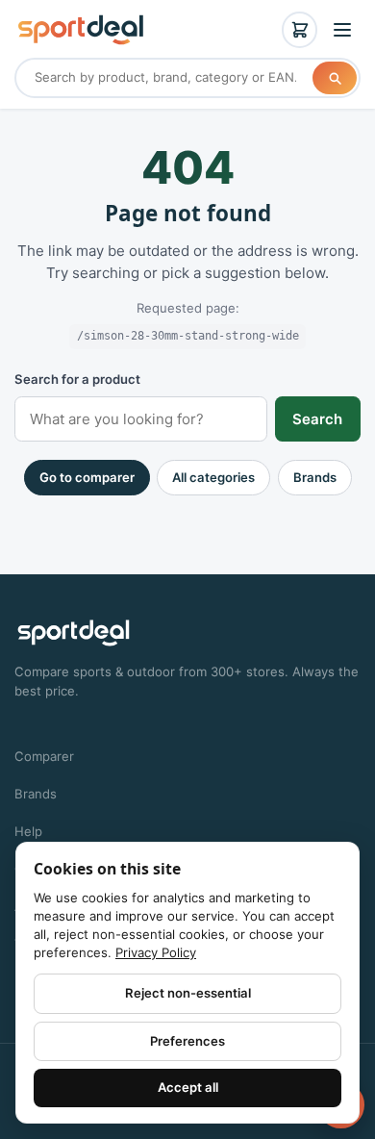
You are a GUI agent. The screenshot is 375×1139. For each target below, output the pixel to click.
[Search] (334, 78)
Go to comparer (87, 477)
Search (317, 419)
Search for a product (77, 379)
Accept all (188, 1087)
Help (28, 831)
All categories (213, 477)
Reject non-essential (188, 992)
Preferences (187, 1041)
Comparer (44, 756)
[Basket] (300, 30)
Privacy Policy (155, 952)
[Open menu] (342, 29)
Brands (315, 477)
